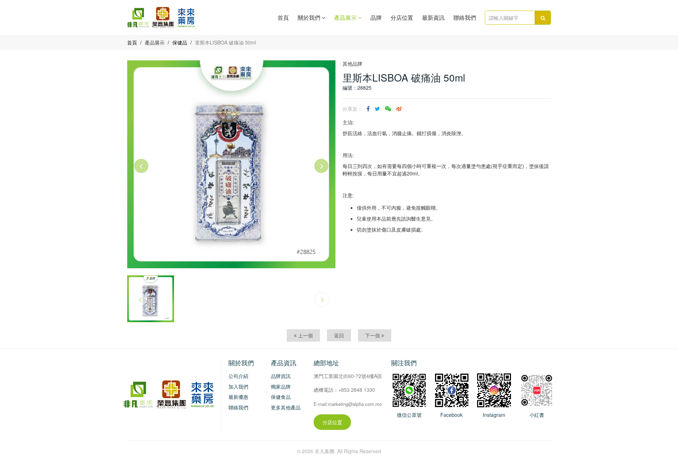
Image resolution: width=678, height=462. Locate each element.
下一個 (373, 335)
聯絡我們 (464, 17)
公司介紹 (238, 375)
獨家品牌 (281, 386)
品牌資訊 (281, 375)
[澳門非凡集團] (451, 389)
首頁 (283, 17)
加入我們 (238, 386)
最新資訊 (433, 17)
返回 (339, 335)
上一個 (305, 335)
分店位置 (402, 17)
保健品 (179, 42)
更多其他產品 (286, 407)
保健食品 (281, 396)
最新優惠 (238, 396)
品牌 (376, 17)
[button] (141, 166)
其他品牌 (352, 63)
